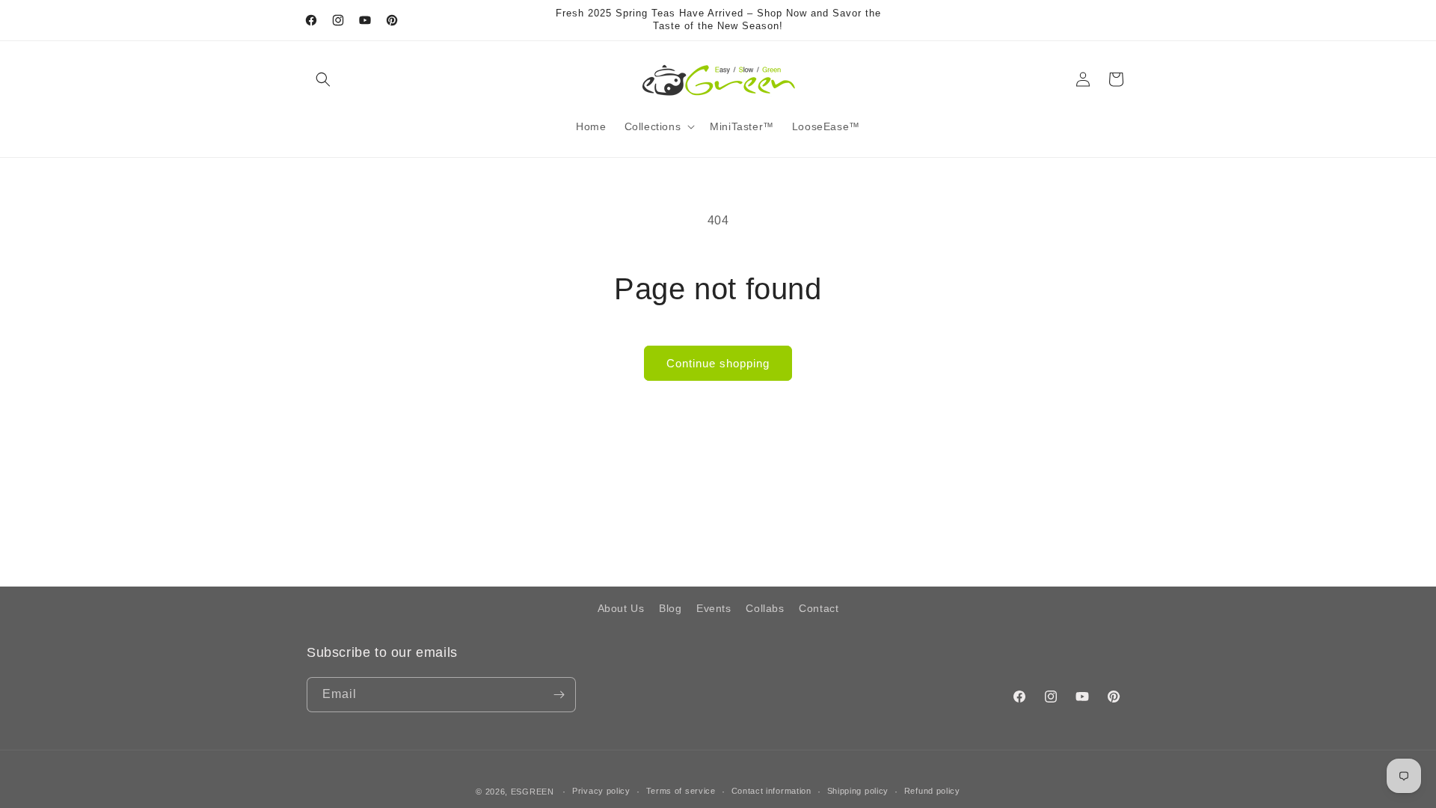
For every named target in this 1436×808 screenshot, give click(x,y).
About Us (621, 608)
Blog (670, 608)
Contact (818, 608)
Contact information (771, 790)
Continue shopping (718, 363)
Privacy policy (601, 790)
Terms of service (681, 790)
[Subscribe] (558, 694)
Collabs (765, 608)
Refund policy (932, 790)
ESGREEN (532, 791)
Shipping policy (858, 790)
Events (713, 608)
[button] (323, 79)
